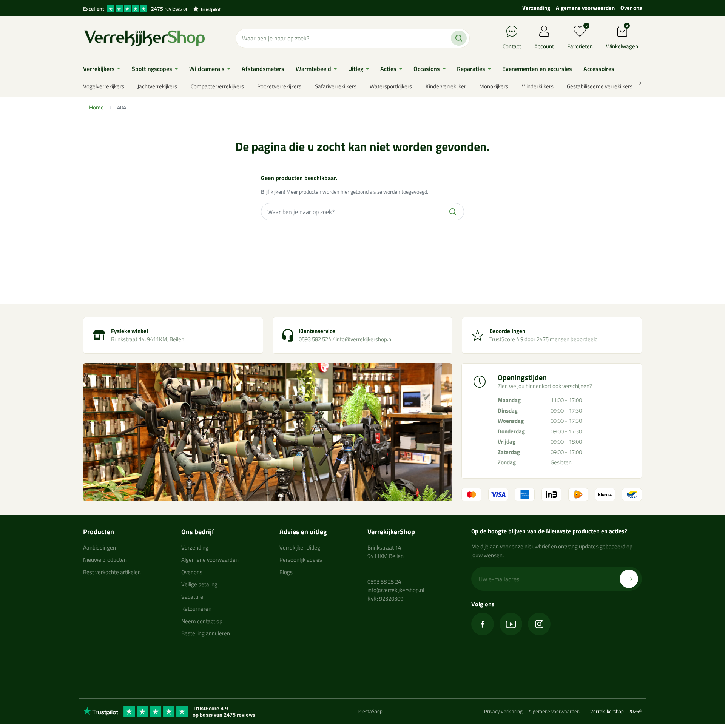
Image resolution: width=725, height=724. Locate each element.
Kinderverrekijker (446, 86)
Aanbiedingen (99, 547)
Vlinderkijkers (538, 86)
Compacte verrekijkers (217, 86)
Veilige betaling (199, 584)
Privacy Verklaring (503, 711)
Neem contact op (201, 621)
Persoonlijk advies (300, 559)
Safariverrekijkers (335, 86)
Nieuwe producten (105, 559)
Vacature (192, 596)
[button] (622, 38)
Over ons (631, 7)
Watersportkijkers (391, 86)
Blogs (286, 572)
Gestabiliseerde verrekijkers (599, 86)
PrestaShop (370, 711)
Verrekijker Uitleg (299, 547)
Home (96, 107)
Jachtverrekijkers (157, 86)
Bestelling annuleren (205, 633)
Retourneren (196, 608)
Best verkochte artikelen (112, 572)
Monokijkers (493, 86)
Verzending (536, 7)
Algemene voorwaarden (585, 7)
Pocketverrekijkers (279, 86)
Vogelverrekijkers (103, 86)
